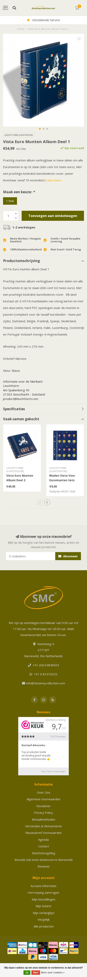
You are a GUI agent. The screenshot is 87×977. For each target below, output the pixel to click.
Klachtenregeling (43, 853)
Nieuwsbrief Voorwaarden (43, 833)
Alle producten (44, 926)
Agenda (43, 840)
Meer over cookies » (53, 972)
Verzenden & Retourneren (43, 826)
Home (21, 28)
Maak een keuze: (19, 192)
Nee (35, 972)
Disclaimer (43, 806)
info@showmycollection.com (45, 683)
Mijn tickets (43, 906)
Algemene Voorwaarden (43, 799)
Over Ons (43, 792)
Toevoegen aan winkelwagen (52, 215)
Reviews (44, 866)
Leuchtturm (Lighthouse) (18, 135)
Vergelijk (44, 919)
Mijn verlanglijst (43, 913)
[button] (40, 129)
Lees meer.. (54, 180)
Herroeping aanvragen (43, 892)
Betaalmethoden (43, 819)
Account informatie (43, 886)
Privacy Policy (43, 813)
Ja (26, 972)
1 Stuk (10, 201)
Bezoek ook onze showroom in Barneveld (43, 860)
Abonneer (70, 556)
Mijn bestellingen (43, 899)
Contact (43, 846)
